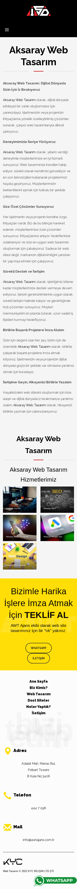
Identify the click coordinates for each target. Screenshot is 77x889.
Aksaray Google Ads (52, 537)
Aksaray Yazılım (13, 508)
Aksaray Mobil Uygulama (17, 537)
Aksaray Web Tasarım (19, 100)
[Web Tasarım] (13, 861)
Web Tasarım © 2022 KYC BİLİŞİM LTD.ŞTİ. (29, 871)
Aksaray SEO (49, 508)
